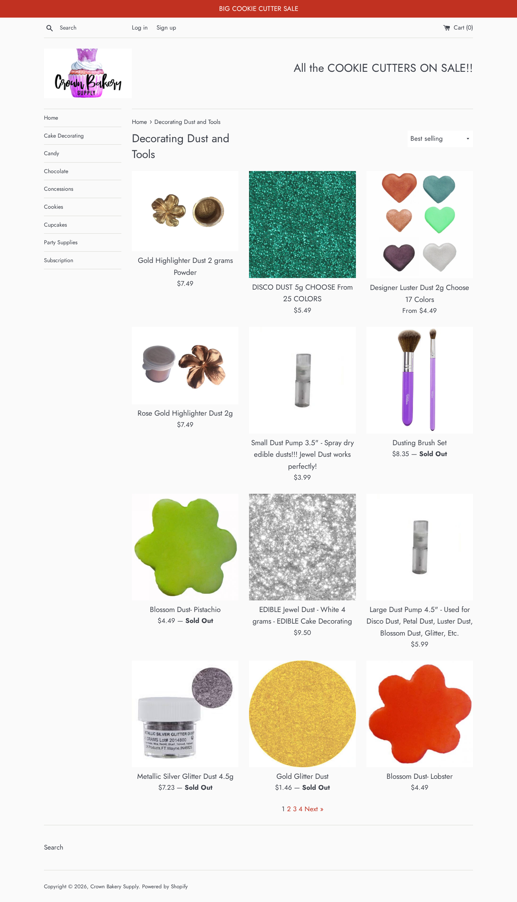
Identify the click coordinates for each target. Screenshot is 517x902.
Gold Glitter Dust (302, 776)
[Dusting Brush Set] (419, 380)
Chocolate (56, 171)
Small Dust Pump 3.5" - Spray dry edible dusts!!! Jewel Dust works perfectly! (302, 454)
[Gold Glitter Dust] (302, 714)
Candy (51, 153)
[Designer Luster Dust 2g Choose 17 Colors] (419, 224)
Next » (314, 809)
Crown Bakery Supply (114, 886)
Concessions (58, 189)
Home (51, 118)
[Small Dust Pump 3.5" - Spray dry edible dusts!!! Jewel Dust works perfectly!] (302, 380)
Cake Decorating (64, 136)
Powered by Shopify (165, 886)
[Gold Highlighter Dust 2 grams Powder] (185, 211)
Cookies (53, 207)
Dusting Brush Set (419, 442)
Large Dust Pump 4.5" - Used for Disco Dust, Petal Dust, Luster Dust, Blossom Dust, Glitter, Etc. (419, 621)
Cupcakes (55, 225)
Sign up (166, 27)
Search (53, 847)
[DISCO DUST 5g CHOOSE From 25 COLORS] (302, 224)
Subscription (58, 260)
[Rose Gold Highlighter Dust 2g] (185, 365)
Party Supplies (60, 242)
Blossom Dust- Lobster (420, 776)
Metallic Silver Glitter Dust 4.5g (185, 776)
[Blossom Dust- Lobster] (419, 714)
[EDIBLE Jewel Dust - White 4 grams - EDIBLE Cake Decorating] (302, 547)
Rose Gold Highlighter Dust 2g (185, 413)
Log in (140, 27)
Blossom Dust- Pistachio (185, 609)
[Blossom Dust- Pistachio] (185, 547)
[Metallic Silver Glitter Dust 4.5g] (185, 714)
